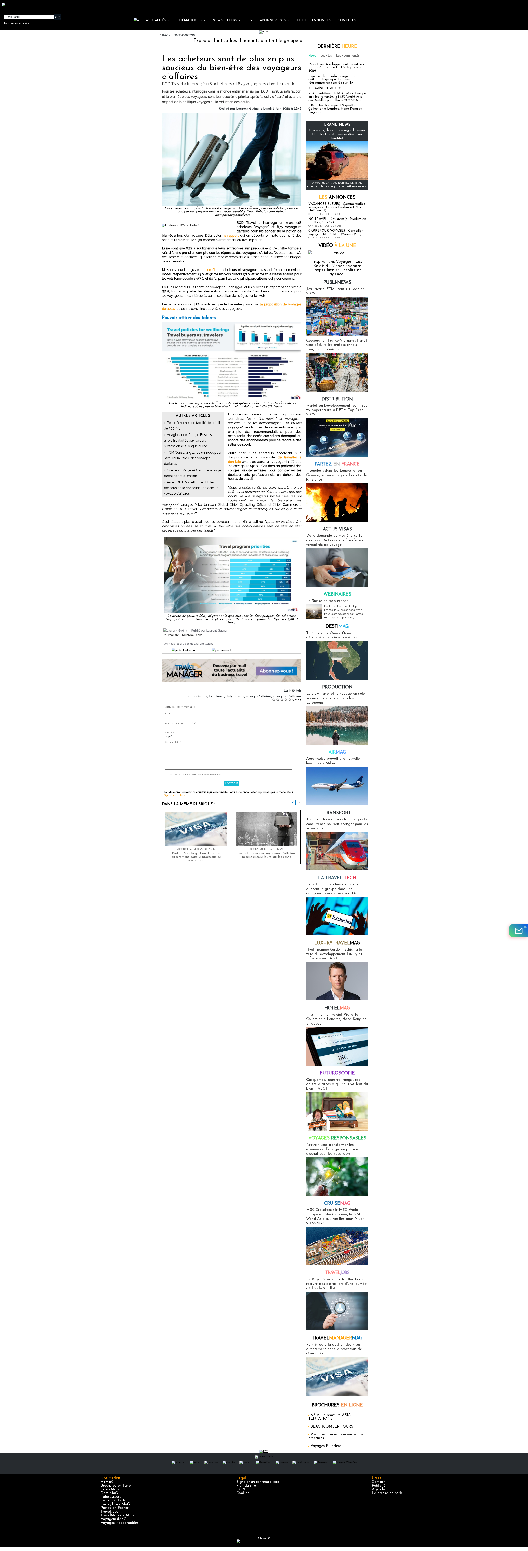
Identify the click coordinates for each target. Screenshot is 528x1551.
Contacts (347, 20)
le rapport (232, 235)
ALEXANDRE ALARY (324, 88)
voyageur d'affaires (287, 696)
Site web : (170, 732)
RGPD (241, 1489)
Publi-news (337, 282)
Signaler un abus (174, 795)
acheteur (200, 696)
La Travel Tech (113, 1500)
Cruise (337, 1203)
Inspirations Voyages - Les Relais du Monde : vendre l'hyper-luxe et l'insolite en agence (337, 268)
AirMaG (107, 1482)
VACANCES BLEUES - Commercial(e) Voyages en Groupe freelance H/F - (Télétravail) (336, 207)
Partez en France (115, 1508)
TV (250, 20)
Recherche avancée (16, 22)
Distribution (337, 399)
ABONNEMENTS (275, 20)
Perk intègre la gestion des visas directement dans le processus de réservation (196, 857)
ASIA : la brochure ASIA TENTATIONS (329, 1417)
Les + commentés (348, 55)
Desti (337, 626)
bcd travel (216, 696)
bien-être (211, 270)
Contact (378, 1482)
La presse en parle (387, 1493)
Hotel (337, 1008)
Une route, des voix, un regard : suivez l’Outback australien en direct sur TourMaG (337, 134)
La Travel (337, 878)
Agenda (378, 1489)
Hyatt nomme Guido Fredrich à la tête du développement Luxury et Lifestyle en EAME (334, 954)
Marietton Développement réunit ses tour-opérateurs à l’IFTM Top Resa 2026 (336, 67)
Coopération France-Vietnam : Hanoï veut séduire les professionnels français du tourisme (336, 345)
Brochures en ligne (116, 1486)
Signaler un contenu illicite (257, 1482)
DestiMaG (109, 1493)
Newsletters (227, 20)
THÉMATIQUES (191, 20)
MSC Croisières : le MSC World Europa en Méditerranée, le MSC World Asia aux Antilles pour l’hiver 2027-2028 (337, 97)
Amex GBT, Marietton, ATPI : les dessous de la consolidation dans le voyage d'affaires (191, 487)
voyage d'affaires (258, 696)
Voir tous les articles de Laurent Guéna (188, 643)
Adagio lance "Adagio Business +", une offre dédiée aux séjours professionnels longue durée (190, 440)
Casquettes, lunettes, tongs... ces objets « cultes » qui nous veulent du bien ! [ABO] (337, 1084)
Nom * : (169, 713)
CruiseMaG (110, 1489)
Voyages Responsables (120, 1523)
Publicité (379, 1486)
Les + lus (326, 55)
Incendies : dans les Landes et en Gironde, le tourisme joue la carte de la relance (336, 475)
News (312, 55)
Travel (337, 1273)
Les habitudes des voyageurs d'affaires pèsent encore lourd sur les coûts (266, 855)
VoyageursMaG (113, 1519)
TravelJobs (109, 1512)
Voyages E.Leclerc (326, 1446)
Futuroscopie (337, 1073)
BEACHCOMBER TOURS (332, 1427)
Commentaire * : (174, 742)
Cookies (242, 1493)
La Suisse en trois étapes (327, 601)
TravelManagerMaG (183, 35)
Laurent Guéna (247, 108)
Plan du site (246, 1486)
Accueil (163, 35)
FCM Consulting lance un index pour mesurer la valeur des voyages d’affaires (193, 458)
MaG (337, 943)
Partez (337, 464)
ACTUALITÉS (158, 20)
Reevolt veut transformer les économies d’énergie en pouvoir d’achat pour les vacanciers (332, 1149)
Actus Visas (337, 529)
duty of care (235, 696)
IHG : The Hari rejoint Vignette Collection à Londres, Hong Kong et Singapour (335, 109)
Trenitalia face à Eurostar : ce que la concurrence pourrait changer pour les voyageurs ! (337, 824)
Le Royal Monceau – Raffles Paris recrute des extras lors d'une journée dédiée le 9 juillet (336, 1284)
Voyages (337, 1138)
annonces (337, 197)
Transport (337, 813)
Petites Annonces (314, 20)
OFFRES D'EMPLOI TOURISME (324, 214)
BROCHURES (337, 1405)
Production (337, 687)
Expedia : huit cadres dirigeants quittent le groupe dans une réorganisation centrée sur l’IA (230, 40)
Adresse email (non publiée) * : (181, 723)
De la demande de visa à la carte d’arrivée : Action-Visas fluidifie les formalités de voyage (334, 540)
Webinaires (337, 594)
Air (337, 752)
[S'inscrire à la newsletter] (518, 930)
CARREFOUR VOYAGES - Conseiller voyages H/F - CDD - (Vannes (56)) (335, 232)
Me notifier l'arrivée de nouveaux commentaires (195, 774)
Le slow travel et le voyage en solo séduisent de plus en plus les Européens (335, 698)
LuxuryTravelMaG (115, 1504)
